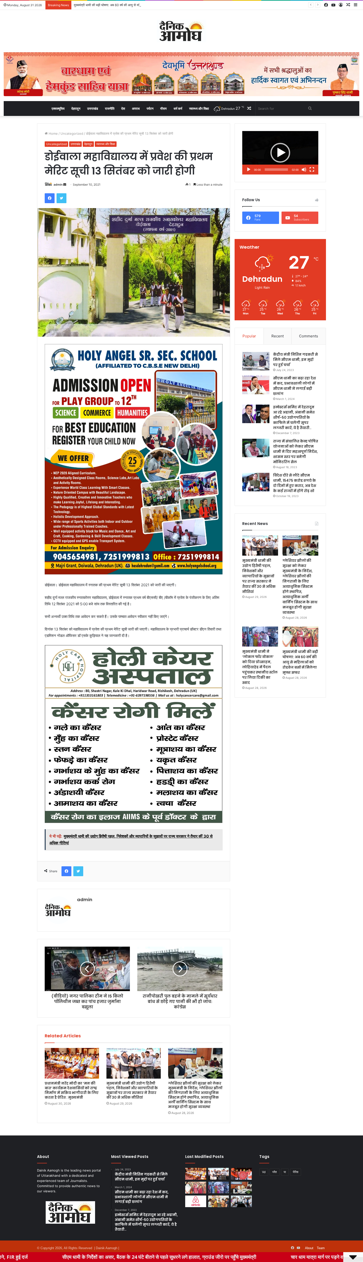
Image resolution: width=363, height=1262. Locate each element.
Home (53, 133)
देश (123, 108)
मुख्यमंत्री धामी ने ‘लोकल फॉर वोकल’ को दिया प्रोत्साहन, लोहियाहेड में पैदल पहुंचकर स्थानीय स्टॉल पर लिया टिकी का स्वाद (260, 667)
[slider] (276, 169)
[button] (280, 153)
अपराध (136, 108)
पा (285, 1172)
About (309, 1248)
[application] (280, 152)
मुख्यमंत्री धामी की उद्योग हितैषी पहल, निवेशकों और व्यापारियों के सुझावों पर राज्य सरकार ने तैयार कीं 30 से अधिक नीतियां (132, 1090)
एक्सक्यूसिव (58, 108)
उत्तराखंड (92, 108)
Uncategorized (71, 133)
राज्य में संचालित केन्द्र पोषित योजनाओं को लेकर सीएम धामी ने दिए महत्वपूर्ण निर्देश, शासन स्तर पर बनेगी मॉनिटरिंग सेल (295, 451)
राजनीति (109, 108)
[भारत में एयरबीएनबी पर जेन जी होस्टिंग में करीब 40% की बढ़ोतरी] (195, 1201)
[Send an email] (64, 184)
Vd (263, 1172)
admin (58, 184)
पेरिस (295, 1172)
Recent (277, 336)
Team (321, 1248)
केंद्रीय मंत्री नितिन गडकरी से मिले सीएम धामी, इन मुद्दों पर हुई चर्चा (295, 359)
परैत (274, 1172)
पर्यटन (150, 108)
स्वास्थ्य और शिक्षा (199, 108)
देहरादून (75, 108)
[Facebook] (50, 198)
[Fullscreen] (311, 169)
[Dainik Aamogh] (181, 31)
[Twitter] (61, 198)
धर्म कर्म (178, 108)
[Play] (248, 169)
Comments (308, 336)
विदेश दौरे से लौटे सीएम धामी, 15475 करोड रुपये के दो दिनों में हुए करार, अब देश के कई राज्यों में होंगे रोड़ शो (294, 483)
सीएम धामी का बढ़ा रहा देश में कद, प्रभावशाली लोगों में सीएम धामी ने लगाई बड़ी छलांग (294, 386)
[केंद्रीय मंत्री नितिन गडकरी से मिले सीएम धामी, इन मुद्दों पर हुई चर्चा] (255, 361)
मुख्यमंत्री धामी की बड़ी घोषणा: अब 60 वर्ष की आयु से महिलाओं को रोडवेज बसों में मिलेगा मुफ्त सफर (300, 662)
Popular (249, 336)
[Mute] (304, 169)
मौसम (163, 108)
